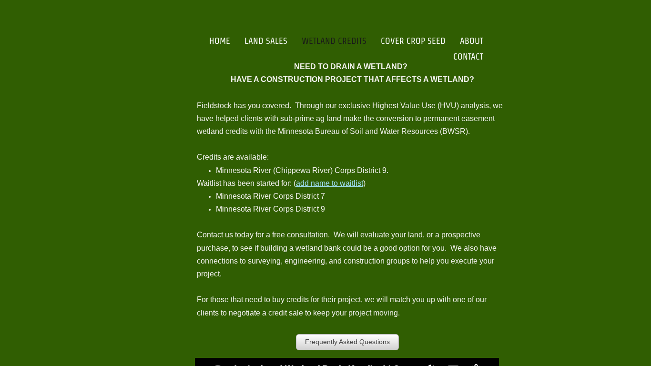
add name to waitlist (329, 183)
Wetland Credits (334, 40)
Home (219, 40)
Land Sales (265, 40)
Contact (468, 56)
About (471, 40)
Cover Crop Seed (413, 40)
